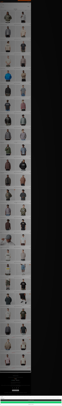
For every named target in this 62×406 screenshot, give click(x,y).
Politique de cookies (2, 398)
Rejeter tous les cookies (31, 404)
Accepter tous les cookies (31, 402)
